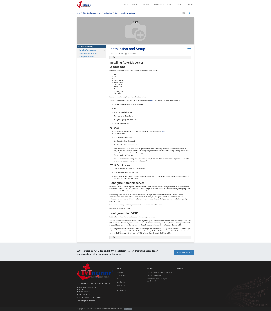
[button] (184, 13)
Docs (78, 13)
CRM (116, 13)
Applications (108, 13)
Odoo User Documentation (92, 13)
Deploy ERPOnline (183, 252)
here (151, 101)
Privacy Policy (121, 290)
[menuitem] (126, 4)
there (163, 131)
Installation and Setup (128, 13)
